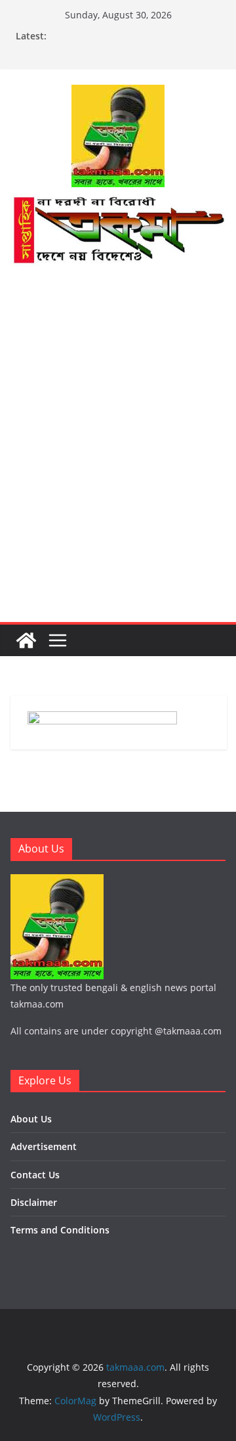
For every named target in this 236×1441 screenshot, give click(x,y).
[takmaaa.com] (26, 640)
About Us (31, 1119)
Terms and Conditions (59, 1230)
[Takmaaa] (118, 203)
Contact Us (35, 1174)
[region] (118, 312)
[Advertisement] (118, 497)
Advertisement (43, 1146)
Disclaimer (33, 1202)
